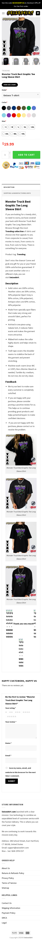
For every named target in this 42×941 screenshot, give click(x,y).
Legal (4, 922)
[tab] (21, 187)
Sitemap (5, 888)
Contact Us (7, 903)
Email (8, 755)
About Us (6, 868)
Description (9, 187)
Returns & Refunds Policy (13, 873)
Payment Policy (8, 913)
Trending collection (14, 231)
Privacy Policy (8, 878)
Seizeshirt (14, 277)
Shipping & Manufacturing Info (17, 193)
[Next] (36, 36)
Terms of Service (9, 883)
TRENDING (6, 71)
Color (4, 102)
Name (8, 743)
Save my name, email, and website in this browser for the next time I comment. (20, 772)
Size (4, 121)
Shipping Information (11, 908)
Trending (21, 254)
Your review (10, 722)
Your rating (10, 708)
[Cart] (38, 13)
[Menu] (3, 13)
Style (4, 90)
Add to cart (26, 154)
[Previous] (5, 36)
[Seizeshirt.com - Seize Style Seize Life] (20, 13)
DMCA (4, 917)
